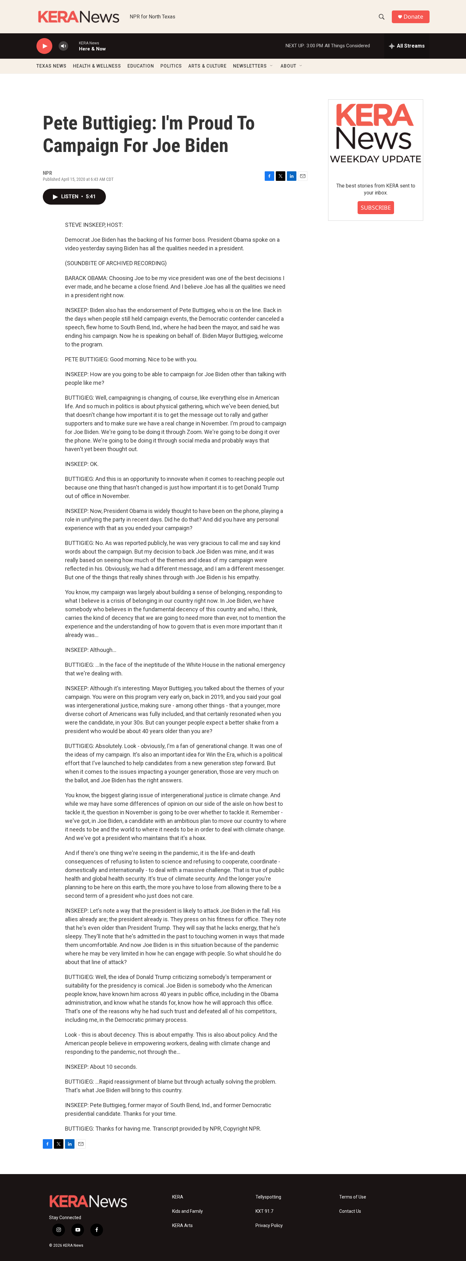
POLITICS (171, 66)
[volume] (63, 46)
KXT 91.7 (264, 1211)
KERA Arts (182, 1225)
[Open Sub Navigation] (271, 66)
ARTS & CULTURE (207, 66)
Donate (413, 16)
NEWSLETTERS (250, 66)
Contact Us (350, 1211)
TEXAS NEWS (51, 66)
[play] (44, 46)
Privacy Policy (269, 1225)
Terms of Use (352, 1197)
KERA (177, 1197)
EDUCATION (140, 66)
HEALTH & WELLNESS (97, 66)
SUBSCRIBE (376, 207)
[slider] (73, 46)
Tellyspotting (268, 1197)
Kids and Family (187, 1211)
